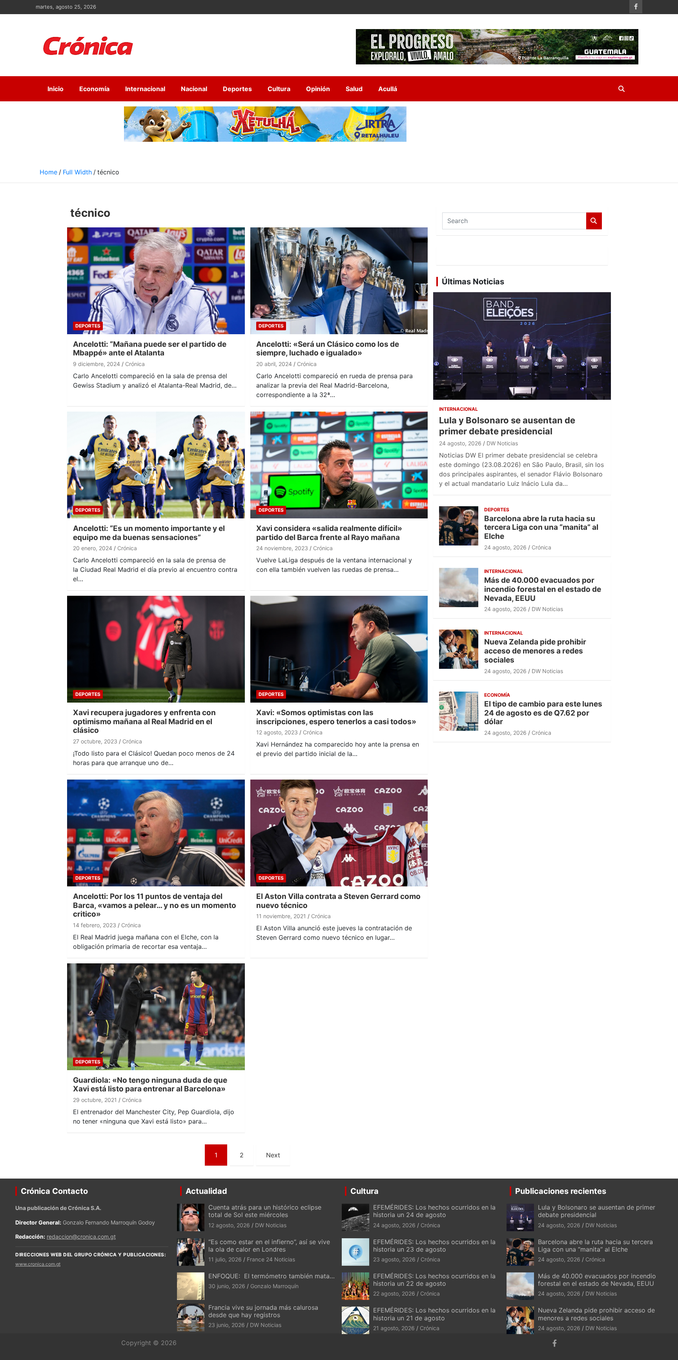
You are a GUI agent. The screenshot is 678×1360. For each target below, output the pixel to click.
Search (594, 220)
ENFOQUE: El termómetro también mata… (271, 1276)
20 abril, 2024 (274, 364)
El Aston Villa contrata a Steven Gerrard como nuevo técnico (338, 901)
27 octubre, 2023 (95, 741)
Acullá (387, 89)
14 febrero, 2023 (94, 925)
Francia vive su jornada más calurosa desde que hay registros (263, 1311)
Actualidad (206, 1191)
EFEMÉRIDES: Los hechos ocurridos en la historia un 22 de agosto (434, 1279)
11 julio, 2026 (225, 1259)
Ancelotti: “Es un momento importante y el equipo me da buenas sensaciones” (149, 533)
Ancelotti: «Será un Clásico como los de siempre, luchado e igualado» (327, 349)
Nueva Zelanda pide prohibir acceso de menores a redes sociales (535, 650)
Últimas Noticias (473, 281)
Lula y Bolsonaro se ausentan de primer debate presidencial (596, 1211)
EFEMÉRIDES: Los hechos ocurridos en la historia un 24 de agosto (434, 1211)
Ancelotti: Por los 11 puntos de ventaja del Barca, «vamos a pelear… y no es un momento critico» (154, 905)
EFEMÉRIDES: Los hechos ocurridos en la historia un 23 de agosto (434, 1245)
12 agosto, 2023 (277, 732)
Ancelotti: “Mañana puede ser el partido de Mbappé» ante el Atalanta (149, 349)
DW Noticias (502, 443)
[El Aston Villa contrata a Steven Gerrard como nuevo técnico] (339, 832)
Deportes (237, 89)
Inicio (55, 89)
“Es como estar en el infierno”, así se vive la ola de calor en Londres (269, 1245)
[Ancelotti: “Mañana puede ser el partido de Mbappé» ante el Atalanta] (156, 280)
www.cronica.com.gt (37, 1264)
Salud (354, 89)
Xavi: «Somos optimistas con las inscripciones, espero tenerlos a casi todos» (336, 717)
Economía (94, 89)
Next (273, 1155)
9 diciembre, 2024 (96, 364)
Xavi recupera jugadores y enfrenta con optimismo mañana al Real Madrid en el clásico (144, 721)
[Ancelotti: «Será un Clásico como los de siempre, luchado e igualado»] (339, 280)
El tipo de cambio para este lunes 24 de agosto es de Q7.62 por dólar (543, 713)
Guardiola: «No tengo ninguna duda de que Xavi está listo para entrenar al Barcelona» (150, 1085)
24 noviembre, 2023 (282, 548)
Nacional (194, 89)
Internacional (145, 89)
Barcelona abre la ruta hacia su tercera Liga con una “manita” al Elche (541, 527)
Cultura (279, 89)
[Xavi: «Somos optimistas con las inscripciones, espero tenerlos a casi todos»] (339, 649)
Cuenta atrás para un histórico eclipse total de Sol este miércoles (264, 1211)
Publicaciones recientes (560, 1191)
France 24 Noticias (271, 1259)
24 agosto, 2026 (460, 443)
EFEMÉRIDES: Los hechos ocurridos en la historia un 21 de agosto (434, 1314)
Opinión (318, 89)
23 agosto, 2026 (394, 1259)
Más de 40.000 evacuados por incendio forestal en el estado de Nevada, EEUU (542, 589)
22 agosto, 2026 (394, 1293)
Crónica (135, 364)
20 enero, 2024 (92, 548)
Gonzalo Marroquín (274, 1286)
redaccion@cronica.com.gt (81, 1236)
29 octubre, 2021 (95, 1099)
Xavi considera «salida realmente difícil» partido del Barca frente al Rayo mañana (329, 533)
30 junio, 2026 (226, 1286)
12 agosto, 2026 (229, 1225)
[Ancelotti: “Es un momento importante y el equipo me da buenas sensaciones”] (156, 464)
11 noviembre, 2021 (281, 916)
